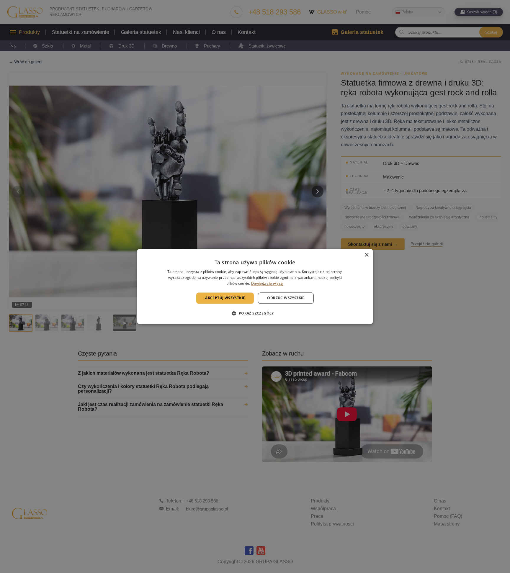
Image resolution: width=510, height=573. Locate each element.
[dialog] (255, 286)
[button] (255, 313)
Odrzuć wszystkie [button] (285, 297)
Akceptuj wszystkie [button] (225, 297)
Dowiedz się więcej (267, 283)
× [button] (366, 255)
